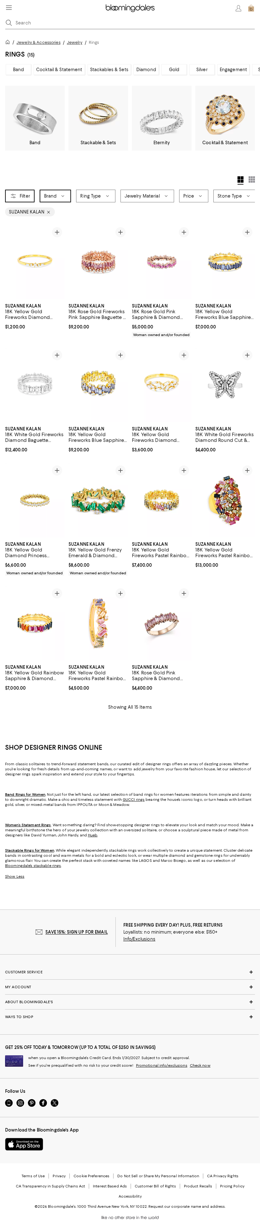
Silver (202, 69)
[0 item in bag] (251, 8)
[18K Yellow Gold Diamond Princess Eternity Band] (35, 500)
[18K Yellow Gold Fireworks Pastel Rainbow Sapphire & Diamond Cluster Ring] (225, 500)
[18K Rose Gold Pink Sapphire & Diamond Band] (162, 623)
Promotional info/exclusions (161, 1065)
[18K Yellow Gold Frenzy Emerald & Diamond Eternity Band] (98, 500)
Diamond (146, 69)
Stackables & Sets (109, 69)
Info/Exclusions (139, 939)
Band (18, 69)
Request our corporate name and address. (186, 1206)
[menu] (9, 7)
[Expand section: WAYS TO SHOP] (130, 1017)
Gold (174, 69)
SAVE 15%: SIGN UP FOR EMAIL (76, 932)
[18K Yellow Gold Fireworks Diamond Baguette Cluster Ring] (162, 385)
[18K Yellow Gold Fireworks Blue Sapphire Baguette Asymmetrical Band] (225, 262)
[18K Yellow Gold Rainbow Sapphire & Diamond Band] (35, 623)
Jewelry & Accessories (38, 42)
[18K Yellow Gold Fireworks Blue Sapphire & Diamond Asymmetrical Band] (98, 385)
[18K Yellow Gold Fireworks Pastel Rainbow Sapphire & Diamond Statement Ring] (98, 623)
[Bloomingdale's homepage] (9, 43)
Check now (200, 1065)
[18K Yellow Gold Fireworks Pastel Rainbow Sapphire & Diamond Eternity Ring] (162, 500)
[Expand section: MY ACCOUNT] (130, 987)
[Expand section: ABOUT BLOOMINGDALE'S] (130, 1002)
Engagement (233, 69)
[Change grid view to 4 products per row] (240, 180)
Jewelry (74, 42)
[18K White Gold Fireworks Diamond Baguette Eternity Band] (35, 385)
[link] (35, 316)
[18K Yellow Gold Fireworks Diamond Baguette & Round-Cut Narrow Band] (35, 262)
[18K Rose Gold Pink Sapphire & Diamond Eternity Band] (162, 262)
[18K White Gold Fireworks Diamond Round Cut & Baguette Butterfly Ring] (225, 385)
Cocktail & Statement (59, 69)
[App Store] (24, 1144)
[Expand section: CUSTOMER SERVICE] (130, 972)
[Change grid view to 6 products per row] (252, 179)
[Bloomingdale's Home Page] (130, 8)
